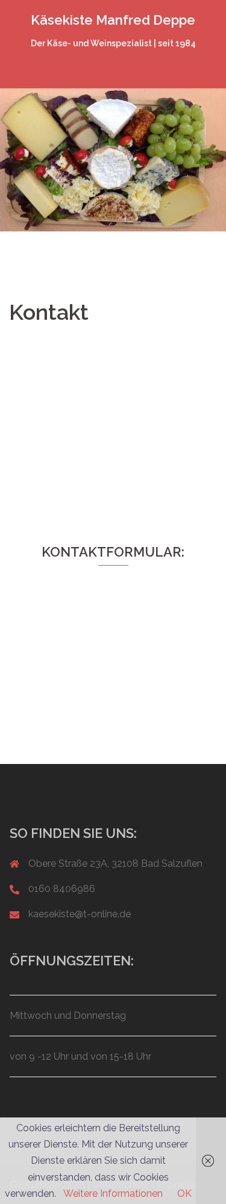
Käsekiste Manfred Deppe (113, 20)
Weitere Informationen (113, 1193)
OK (184, 1193)
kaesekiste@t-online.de (79, 914)
